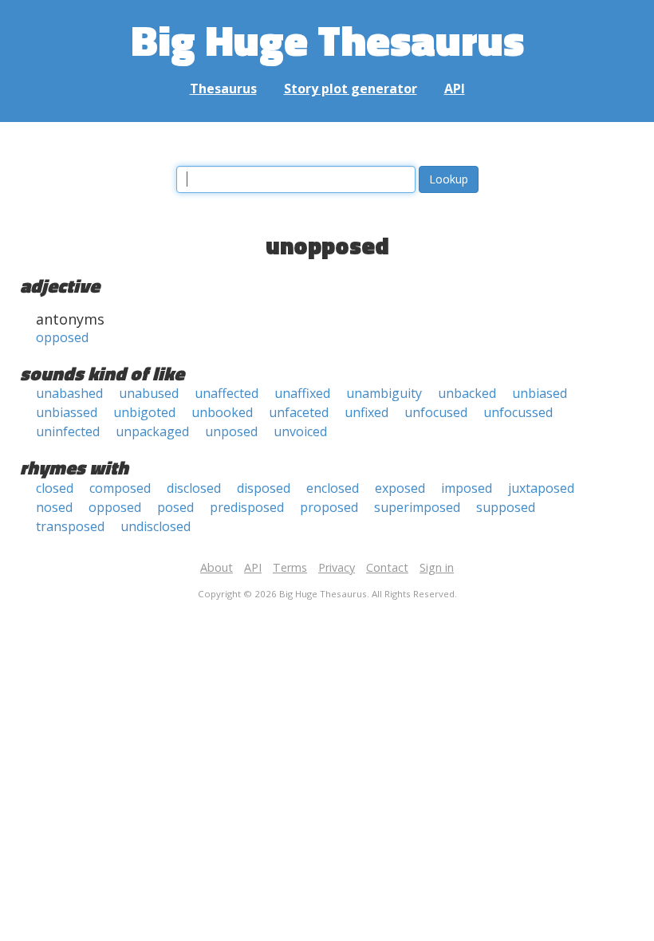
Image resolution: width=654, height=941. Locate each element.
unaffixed (302, 393)
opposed (62, 337)
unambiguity (384, 393)
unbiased (539, 393)
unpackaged (152, 431)
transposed (70, 526)
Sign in (437, 567)
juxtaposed (541, 488)
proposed (329, 507)
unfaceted (299, 412)
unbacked (467, 393)
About (216, 567)
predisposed (247, 507)
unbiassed (66, 412)
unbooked (222, 412)
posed (175, 507)
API (454, 88)
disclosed (194, 488)
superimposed (417, 507)
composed (120, 488)
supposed (505, 507)
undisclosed (155, 526)
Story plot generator (350, 88)
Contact (387, 567)
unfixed (366, 412)
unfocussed (518, 412)
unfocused (435, 412)
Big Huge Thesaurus (327, 39)
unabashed (69, 393)
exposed (400, 488)
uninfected (68, 431)
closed (54, 488)
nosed (54, 507)
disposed (263, 488)
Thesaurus (223, 88)
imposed (466, 488)
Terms (290, 567)
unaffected (226, 393)
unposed (231, 431)
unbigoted (144, 412)
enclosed (332, 488)
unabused (149, 393)
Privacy (336, 567)
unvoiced (300, 431)
